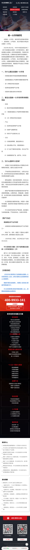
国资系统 (5, 12)
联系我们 (15, 12)
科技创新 (5, 14)
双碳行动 (25, 12)
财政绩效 (15, 7)
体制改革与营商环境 (15, 9)
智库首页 (5, 7)
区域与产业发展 (24, 7)
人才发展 (15, 14)
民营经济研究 (25, 9)
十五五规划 (5, 9)
